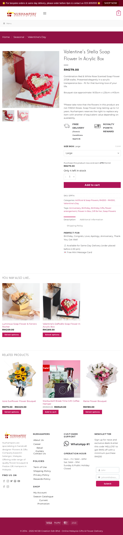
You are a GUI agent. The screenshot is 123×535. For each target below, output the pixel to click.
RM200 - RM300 (107, 200)
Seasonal (19, 37)
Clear (118, 146)
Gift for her (97, 211)
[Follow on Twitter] (11, 481)
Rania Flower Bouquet (95, 401)
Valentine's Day (37, 37)
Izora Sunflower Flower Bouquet (19, 401)
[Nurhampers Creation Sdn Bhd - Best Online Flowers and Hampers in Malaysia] (21, 13)
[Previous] (7, 77)
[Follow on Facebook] (4, 481)
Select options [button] (11, 335)
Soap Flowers (109, 211)
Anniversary (75, 208)
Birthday (86, 208)
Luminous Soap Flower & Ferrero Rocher (19, 325)
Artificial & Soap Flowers (86, 200)
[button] (44, 13)
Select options (52, 335)
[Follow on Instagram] (8, 481)
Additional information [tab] (91, 219)
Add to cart (92, 185)
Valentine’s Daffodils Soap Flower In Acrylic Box (61, 325)
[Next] (54, 77)
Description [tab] (70, 219)
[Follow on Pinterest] (15, 481)
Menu (9, 23)
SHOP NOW (110, 3)
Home (6, 37)
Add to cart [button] (50, 412)
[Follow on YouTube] (19, 481)
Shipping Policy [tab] (75, 226)
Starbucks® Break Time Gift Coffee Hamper (61, 402)
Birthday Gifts (97, 208)
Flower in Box (84, 211)
